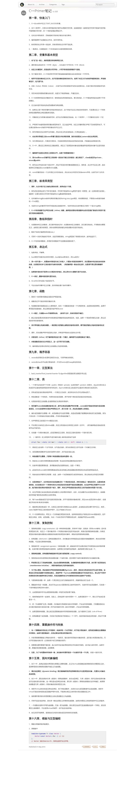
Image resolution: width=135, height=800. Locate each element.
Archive (41, 4)
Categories (53, 4)
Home (22, 5)
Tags (63, 4)
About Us (31, 4)
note (23, 13)
